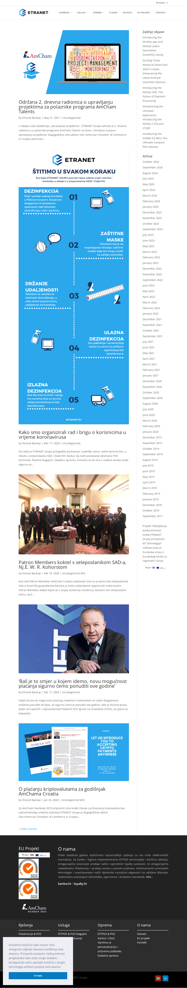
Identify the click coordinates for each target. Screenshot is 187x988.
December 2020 (152, 381)
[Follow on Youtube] (158, 978)
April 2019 (149, 482)
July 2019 (148, 465)
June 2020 (149, 415)
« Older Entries (28, 829)
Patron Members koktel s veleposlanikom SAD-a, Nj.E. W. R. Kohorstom (72, 564)
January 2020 (151, 431)
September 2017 (153, 516)
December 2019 (152, 437)
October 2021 (151, 330)
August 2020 (150, 403)
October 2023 (151, 223)
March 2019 (150, 488)
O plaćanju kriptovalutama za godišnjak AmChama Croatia (62, 791)
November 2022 (152, 274)
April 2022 (149, 296)
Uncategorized (72, 117)
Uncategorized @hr (74, 573)
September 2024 (153, 167)
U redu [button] (38, 975)
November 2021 (152, 325)
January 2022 (151, 313)
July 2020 (148, 409)
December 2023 (152, 212)
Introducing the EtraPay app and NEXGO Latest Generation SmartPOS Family (153, 46)
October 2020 (151, 392)
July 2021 (148, 341)
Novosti (141, 934)
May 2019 (148, 477)
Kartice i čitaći (106, 938)
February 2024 (151, 201)
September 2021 (153, 336)
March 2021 (150, 364)
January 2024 (151, 206)
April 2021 (149, 358)
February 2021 (151, 370)
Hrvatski (160, 3)
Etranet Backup (31, 117)
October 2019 (151, 448)
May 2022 (148, 291)
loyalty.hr (80, 884)
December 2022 (152, 268)
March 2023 (150, 252)
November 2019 (152, 443)
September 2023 (153, 229)
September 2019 (153, 454)
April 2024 (149, 190)
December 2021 (152, 319)
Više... (149, 877)
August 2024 (150, 173)
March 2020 (150, 420)
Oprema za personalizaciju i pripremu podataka (109, 947)
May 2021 (148, 353)
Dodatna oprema (108, 955)
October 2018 (151, 510)
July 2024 (148, 178)
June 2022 (149, 285)
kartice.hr (64, 884)
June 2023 (149, 240)
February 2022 (151, 308)
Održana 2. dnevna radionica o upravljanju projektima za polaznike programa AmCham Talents (67, 107)
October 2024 (151, 161)
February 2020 (151, 426)
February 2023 (151, 257)
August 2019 (150, 460)
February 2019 (151, 493)
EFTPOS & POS (106, 934)
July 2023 (148, 235)
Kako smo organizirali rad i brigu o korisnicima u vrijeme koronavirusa (72, 434)
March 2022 (150, 302)
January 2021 (151, 375)
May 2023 (148, 246)
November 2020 (152, 387)
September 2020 (153, 398)
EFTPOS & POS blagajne (72, 934)
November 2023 (152, 218)
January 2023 (151, 263)
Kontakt (141, 942)
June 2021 (149, 347)
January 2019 (151, 499)
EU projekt (143, 938)
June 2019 (149, 471)
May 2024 (148, 184)
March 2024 (150, 195)
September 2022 (153, 280)
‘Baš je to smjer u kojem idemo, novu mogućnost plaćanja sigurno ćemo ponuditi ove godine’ (73, 683)
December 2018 (152, 505)
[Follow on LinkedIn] (165, 978)
